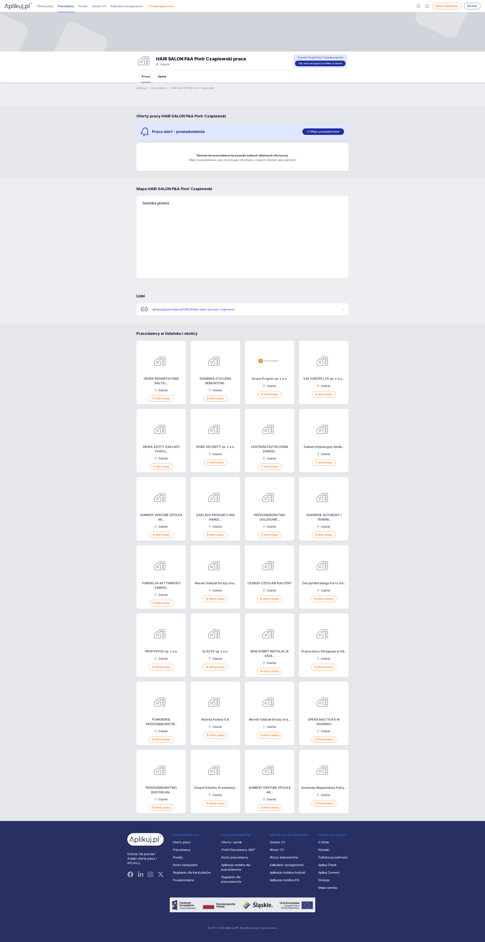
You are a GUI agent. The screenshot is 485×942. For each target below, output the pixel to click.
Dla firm (472, 6)
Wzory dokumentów (284, 857)
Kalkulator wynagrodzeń (126, 6)
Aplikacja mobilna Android (287, 872)
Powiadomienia (183, 880)
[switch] (323, 131)
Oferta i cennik (231, 842)
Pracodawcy (66, 6)
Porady (83, 6)
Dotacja (323, 880)
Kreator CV (99, 6)
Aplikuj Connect (329, 872)
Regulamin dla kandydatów (192, 872)
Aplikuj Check (327, 865)
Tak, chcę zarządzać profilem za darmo (320, 63)
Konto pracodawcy (234, 857)
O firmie (323, 842)
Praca (146, 76)
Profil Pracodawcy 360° (238, 850)
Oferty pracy (45, 6)
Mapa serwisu (327, 888)
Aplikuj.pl (141, 88)
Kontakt (323, 850)
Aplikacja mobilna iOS (284, 880)
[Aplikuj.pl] (145, 839)
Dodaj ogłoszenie (162, 6)
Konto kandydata (447, 6)
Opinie (162, 76)
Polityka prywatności (333, 857)
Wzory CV (277, 850)
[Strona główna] (18, 6)
